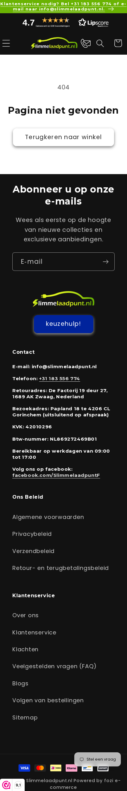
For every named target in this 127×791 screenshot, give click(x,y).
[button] (63, 22)
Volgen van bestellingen (48, 700)
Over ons (25, 615)
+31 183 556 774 (59, 378)
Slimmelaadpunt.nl (49, 780)
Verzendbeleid (33, 551)
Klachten (25, 649)
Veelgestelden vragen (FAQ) (54, 666)
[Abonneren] (105, 261)
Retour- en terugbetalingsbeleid (60, 568)
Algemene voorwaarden (48, 517)
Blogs (20, 683)
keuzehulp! (63, 324)
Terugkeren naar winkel (63, 137)
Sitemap (25, 717)
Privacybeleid (32, 534)
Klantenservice (34, 632)
